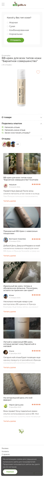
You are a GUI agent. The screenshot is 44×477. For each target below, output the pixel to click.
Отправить (15, 40)
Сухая (12, 26)
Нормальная (15, 34)
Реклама (5, 448)
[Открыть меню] (3, 4)
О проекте (6, 454)
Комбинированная (19, 30)
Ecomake (6, 56)
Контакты (5, 451)
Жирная (13, 22)
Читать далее (9, 201)
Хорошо (10, 472)
